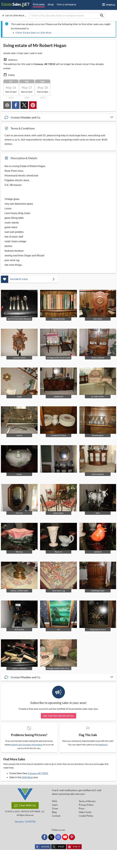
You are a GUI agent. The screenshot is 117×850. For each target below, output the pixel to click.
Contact (56, 815)
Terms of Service (87, 801)
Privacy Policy (86, 804)
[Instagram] (58, 837)
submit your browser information (27, 744)
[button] (58, 117)
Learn (55, 804)
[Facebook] (44, 837)
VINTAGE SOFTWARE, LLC (32, 811)
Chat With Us (27, 805)
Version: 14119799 (25, 821)
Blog (54, 812)
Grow (55, 808)
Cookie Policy (86, 815)
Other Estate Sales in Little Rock (33, 32)
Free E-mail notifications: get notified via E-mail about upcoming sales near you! (76, 792)
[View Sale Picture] (58, 459)
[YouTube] (65, 837)
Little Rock (27, 777)
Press (82, 808)
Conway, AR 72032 (38, 773)
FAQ (54, 801)
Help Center (85, 812)
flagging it (102, 744)
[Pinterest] (72, 837)
